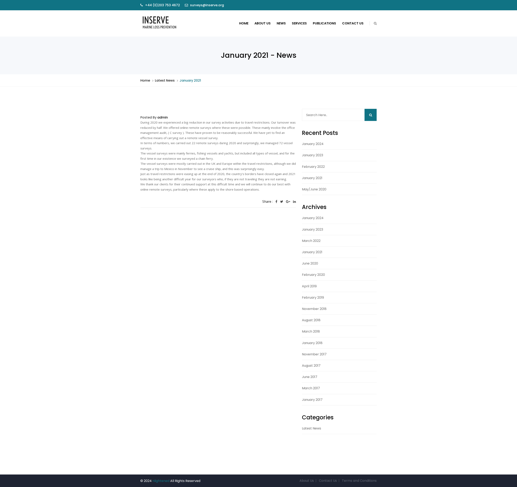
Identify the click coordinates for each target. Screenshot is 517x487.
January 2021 (312, 178)
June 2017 (309, 377)
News (281, 23)
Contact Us (353, 23)
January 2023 (312, 155)
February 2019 (313, 297)
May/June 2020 (314, 189)
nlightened (160, 481)
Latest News (165, 80)
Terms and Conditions (359, 480)
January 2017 (312, 399)
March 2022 (311, 240)
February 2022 (313, 166)
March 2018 (311, 331)
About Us (262, 23)
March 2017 (311, 388)
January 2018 (312, 343)
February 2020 (313, 274)
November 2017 (314, 354)
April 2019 (309, 286)
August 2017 (311, 365)
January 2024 (313, 144)
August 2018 (311, 320)
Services (299, 23)
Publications (324, 23)
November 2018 (314, 308)
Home (243, 23)
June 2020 (310, 263)
